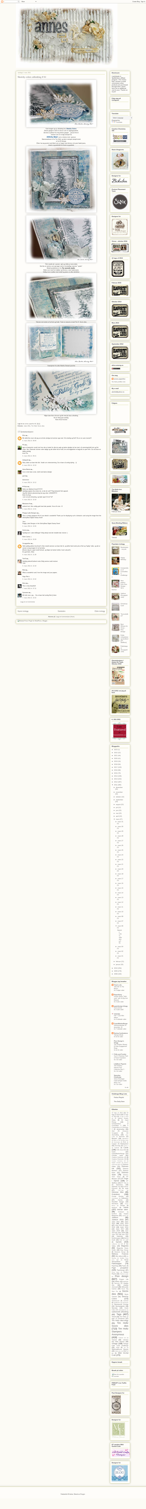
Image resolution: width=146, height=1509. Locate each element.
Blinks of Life (117, 1140)
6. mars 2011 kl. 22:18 (29, 566)
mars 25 (120, 850)
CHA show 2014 (121, 1150)
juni (117, 810)
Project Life (123, 1279)
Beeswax (122, 1136)
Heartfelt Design (118, 1202)
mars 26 (120, 845)
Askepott (25, 460)
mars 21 (120, 864)
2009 (116, 971)
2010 (116, 968)
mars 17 (120, 878)
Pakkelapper (117, 1264)
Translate (119, 122)
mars (118, 819)
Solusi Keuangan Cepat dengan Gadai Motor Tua (120, 1080)
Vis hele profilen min (118, 382)
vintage (114, 1344)
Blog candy (125, 1140)
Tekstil (114, 1317)
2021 (116, 755)
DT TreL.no (124, 1183)
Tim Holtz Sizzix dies (37, 426)
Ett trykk (125, 1188)
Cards (126, 1148)
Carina (24, 530)
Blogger (82, 1494)
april (117, 816)
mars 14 (120, 893)
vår (125, 1347)
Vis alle (126, 1087)
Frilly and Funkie (120, 1054)
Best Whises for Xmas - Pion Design (124, 627)
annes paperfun (119, 379)
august (118, 804)
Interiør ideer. (122, 1210)
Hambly (120, 1200)
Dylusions (119, 1185)
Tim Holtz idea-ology (120, 1320)
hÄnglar (122, 1205)
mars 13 (120, 897)
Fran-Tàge (121, 1190)
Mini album (119, 1256)
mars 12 (120, 902)
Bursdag (117, 1145)
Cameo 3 (125, 1145)
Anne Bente (26, 469)
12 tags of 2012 (117, 1113)
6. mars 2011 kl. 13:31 (29, 509)
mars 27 (120, 840)
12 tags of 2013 (120, 1113)
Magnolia (124, 1246)
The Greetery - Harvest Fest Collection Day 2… (119, 1067)
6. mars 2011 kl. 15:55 (29, 526)
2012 (116, 782)
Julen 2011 (27, 426)
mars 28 (120, 836)
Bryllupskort (124, 1144)
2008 (116, 974)
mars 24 (120, 855)
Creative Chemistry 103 (119, 1161)
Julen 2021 (115, 1234)
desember (119, 787)
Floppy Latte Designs (29, 513)
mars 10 (120, 911)
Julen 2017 (120, 1229)
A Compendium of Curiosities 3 (120, 1127)
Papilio (124, 1266)
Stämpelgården (122, 1310)
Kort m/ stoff (124, 1240)
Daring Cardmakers (121, 1033)
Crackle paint (117, 1155)
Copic (114, 1152)
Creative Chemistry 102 (119, 1159)
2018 (116, 764)
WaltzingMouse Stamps (120, 1349)
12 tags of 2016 (124, 1116)
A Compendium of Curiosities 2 (120, 1123)
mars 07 (120, 921)
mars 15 (120, 888)
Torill (24, 558)
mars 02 (120, 951)
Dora (24, 583)
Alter (113, 1131)
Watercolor (118, 1351)
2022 (116, 752)
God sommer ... (119, 1008)
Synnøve (25, 592)
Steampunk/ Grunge (121, 1304)
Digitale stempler (116, 1162)
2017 (116, 767)
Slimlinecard (115, 1301)
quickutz (125, 1281)
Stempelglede (120, 1306)
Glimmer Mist (118, 1192)
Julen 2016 (124, 1227)
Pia (23, 445)
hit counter (115, 1376)
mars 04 (120, 946)
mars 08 (120, 916)
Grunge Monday (118, 1196)
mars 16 (120, 883)
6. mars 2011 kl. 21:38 (29, 554)
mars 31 (120, 821)
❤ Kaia (24, 486)
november (119, 792)
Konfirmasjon (116, 1238)
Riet (23, 570)
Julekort (115, 1217)
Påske (117, 1281)
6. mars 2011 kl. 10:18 (29, 499)
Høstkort (114, 1207)
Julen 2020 (121, 1232)
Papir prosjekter (120, 1268)
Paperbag (115, 1266)
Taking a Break (118, 1035)
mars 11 (120, 907)
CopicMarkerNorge (121, 1023)
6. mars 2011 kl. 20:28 (29, 539)
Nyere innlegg (23, 611)
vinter (117, 1347)
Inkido (126, 1207)
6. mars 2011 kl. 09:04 (29, 440)
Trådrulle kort (122, 1337)
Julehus (124, 1215)
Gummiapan (115, 1198)
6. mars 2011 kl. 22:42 (29, 579)
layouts (119, 1242)
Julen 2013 (124, 1223)
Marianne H (26, 503)
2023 (116, 749)
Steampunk (125, 1302)
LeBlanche (114, 1244)
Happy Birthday (123, 558)
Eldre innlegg (100, 611)
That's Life (118, 985)
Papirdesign (121, 1270)
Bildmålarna (125, 1138)
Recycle (116, 1283)
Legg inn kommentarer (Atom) (65, 616)
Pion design (121, 1276)
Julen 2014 (118, 1225)
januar (118, 964)
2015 (116, 773)
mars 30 (120, 826)
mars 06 (120, 926)
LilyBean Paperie (120, 1064)
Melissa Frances (120, 1254)
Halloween (124, 1198)
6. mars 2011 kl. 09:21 (29, 456)
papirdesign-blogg (121, 1006)
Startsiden (61, 611)
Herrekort (115, 1203)
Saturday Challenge (117, 1076)
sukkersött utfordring (120, 1312)
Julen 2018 (116, 1231)
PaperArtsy (118, 994)
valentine (125, 1340)
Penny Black (115, 1272)
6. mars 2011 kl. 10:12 (29, 482)
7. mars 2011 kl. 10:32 (29, 598)
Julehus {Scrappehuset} (124, 595)
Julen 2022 (124, 1234)
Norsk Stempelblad (120, 1260)
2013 (116, 779)
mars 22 (120, 859)
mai (117, 813)
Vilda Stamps (120, 1341)
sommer (125, 1301)
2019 (116, 761)
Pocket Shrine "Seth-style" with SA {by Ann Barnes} (121, 998)
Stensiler (115, 1308)
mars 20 (120, 869)
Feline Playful (119, 1097)
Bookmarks (117, 1142)
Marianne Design (120, 1252)
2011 (116, 785)
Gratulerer (116, 1194)
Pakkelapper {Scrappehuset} (124, 648)
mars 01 (120, 956)
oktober (118, 797)
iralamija (117, 1014)
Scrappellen (26, 543)
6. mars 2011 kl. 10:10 (29, 465)
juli (117, 807)
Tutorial (114, 1340)
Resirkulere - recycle (124, 548)
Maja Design (124, 1250)
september (119, 800)
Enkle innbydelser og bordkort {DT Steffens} (124, 638)
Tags (119, 1314)
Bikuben (114, 1138)
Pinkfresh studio (124, 1274)
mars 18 (120, 874)
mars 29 (120, 831)
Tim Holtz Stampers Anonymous (120, 1331)
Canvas (116, 1148)
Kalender (120, 1236)
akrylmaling (120, 1129)
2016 (116, 770)
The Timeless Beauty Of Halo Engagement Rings (120, 1046)
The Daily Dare (119, 1101)
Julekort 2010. (118, 1220)
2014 (116, 776)
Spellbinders (117, 1302)
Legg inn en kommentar (27, 602)
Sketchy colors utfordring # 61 (119, 936)
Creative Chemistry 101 (119, 1157)
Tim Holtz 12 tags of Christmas (120, 1317)
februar (118, 961)
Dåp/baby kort (116, 1186)
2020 (116, 758)
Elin (23, 435)
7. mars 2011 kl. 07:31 (29, 588)
